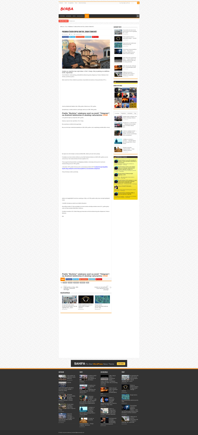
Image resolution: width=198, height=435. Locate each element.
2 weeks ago (121, 171)
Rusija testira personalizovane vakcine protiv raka (101, 306)
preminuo (76, 282)
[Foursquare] (127, 3)
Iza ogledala (70, 2)
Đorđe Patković (122, 160)
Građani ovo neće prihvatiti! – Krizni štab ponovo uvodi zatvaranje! (101, 287)
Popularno (123, 113)
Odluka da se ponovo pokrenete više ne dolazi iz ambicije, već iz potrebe (129, 74)
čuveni (64, 282)
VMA (88, 282)
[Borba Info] (67, 9)
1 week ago (125, 164)
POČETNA (62, 16)
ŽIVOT (86, 16)
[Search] (138, 3)
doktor (70, 282)
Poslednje (117, 113)
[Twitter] (123, 3)
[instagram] (129, 3)
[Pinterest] (124, 3)
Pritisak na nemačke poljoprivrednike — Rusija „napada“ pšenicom (128, 149)
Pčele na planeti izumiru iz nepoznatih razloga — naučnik (85, 306)
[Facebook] (121, 3)
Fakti (66, 2)
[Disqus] (86, 336)
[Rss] (120, 3)
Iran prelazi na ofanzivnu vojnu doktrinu (71, 377)
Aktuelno (61, 2)
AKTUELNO (68, 16)
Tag (135, 113)
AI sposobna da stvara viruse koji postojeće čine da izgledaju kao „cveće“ (69, 306)
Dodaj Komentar (78, 34)
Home (62, 26)
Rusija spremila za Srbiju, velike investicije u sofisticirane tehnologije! (71, 287)
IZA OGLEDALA (80, 16)
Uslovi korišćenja (82, 2)
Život (76, 2)
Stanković (82, 282)
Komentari (130, 113)
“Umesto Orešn (72, 21)
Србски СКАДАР (122, 186)
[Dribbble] (126, 3)
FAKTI (74, 16)
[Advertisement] (110, 9)
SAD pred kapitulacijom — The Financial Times (122, 183)
